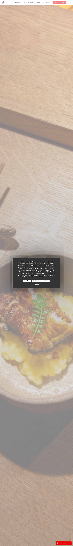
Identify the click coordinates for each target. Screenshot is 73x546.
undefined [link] (37, 284)
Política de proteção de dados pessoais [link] (37, 283)
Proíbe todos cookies (37, 280)
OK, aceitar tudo (27, 280)
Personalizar (47, 280)
